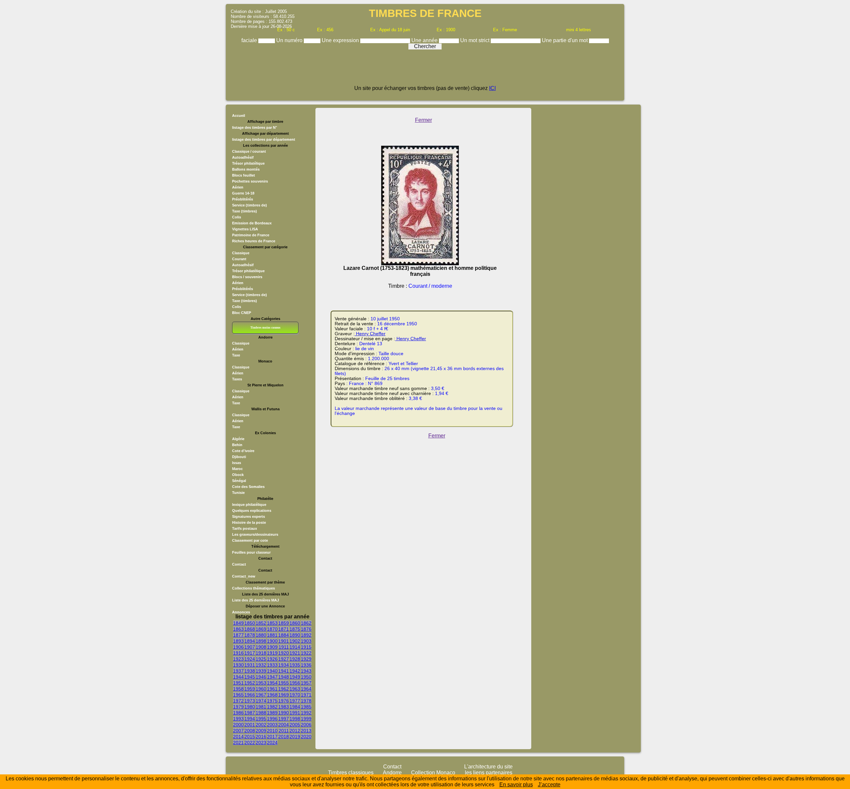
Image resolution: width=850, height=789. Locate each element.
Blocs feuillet (243, 175)
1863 (238, 629)
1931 (249, 665)
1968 (272, 694)
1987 (249, 712)
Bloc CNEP (241, 313)
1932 (261, 665)
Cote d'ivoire (243, 451)
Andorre (392, 772)
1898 (261, 641)
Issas (236, 463)
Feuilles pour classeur (251, 552)
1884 (283, 635)
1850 (249, 623)
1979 (238, 706)
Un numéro (290, 40)
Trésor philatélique (248, 163)
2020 (306, 736)
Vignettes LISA (245, 229)
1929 (306, 659)
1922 (306, 653)
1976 (283, 700)
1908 (261, 647)
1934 (283, 665)
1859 (283, 623)
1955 (283, 682)
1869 (261, 629)
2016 (261, 736)
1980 (249, 706)
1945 (249, 676)
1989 (272, 712)
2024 (272, 742)
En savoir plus (516, 784)
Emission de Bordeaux (252, 223)
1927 (283, 659)
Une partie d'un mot (565, 40)
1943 (306, 670)
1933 (272, 665)
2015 (249, 736)
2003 (272, 724)
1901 (283, 641)
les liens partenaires (488, 772)
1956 (295, 682)
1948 (283, 676)
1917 (249, 653)
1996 (272, 718)
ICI (492, 88)
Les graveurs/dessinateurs (255, 534)
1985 (306, 706)
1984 (295, 706)
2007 (238, 730)
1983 (283, 706)
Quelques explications (251, 511)
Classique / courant (249, 151)
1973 (249, 700)
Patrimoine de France (250, 235)
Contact (239, 564)
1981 (261, 706)
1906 (238, 647)
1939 (261, 670)
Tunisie (238, 493)
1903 (306, 641)
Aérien (237, 187)
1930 (238, 665)
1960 (261, 688)
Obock (238, 475)
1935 (295, 665)
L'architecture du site (488, 766)
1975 (272, 700)
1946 (261, 676)
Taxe (236, 355)
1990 (283, 712)
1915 (306, 647)
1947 (272, 676)
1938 (249, 670)
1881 (272, 635)
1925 (261, 659)
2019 (295, 736)
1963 (295, 688)
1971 (306, 694)
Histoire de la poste (249, 522)
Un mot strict (475, 40)
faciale (249, 40)
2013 (306, 730)
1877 (238, 635)
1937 (238, 670)
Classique (240, 253)
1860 (295, 623)
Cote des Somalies (248, 487)
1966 (249, 694)
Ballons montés (246, 169)
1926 (272, 659)
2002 (261, 724)
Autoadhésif (243, 157)
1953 (261, 682)
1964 (306, 688)
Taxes (237, 379)
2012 (295, 730)
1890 (295, 635)
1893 (238, 641)
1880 (261, 635)
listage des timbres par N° (254, 127)
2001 (249, 724)
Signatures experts (248, 516)
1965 (238, 694)
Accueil (238, 116)
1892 (306, 635)
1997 (283, 718)
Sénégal (239, 481)
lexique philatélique (249, 505)
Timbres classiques (351, 772)
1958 (238, 688)
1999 (306, 718)
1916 (238, 653)
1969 (283, 694)
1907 (249, 647)
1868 (249, 629)
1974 (261, 700)
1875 (295, 629)
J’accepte (549, 784)
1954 (272, 682)
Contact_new (243, 576)
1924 (249, 659)
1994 (249, 718)
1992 (306, 712)
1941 (283, 670)
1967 (261, 694)
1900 (272, 641)
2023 (261, 742)
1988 (261, 712)
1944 (238, 676)
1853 (272, 623)
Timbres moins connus (265, 327)
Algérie (238, 439)
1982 (272, 706)
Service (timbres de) (249, 205)
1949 (295, 676)
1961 (272, 688)
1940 (272, 670)
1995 (261, 718)
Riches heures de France (253, 241)
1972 (238, 700)
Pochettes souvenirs (250, 181)
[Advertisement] (425, 70)
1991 (295, 712)
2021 (238, 742)
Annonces (241, 612)
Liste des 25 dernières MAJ (255, 600)
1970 (295, 694)
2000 (238, 724)
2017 (272, 736)
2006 (306, 724)
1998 (295, 718)
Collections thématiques (253, 588)
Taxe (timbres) (244, 211)
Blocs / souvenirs (247, 277)
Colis (236, 217)
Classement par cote (250, 540)
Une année (425, 40)
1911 (284, 647)
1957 (306, 682)
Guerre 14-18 (243, 193)
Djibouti (239, 457)
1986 (238, 712)
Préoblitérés (242, 199)
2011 (284, 730)
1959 (249, 688)
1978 (306, 700)
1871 (283, 629)
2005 (295, 724)
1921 (295, 653)
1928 (295, 659)
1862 (306, 623)
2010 (272, 730)
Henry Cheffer (370, 333)
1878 (249, 635)
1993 (238, 718)
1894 (249, 641)
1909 (272, 647)
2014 (238, 736)
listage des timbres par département (263, 139)
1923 (238, 659)
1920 (283, 653)
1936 (306, 665)
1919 (272, 653)
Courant (239, 259)
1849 (238, 623)
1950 (306, 676)
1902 (295, 641)
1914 (295, 647)
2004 (283, 724)
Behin (237, 445)
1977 (295, 700)
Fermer (423, 120)
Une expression (341, 40)
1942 (295, 670)
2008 (249, 730)
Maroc (237, 469)
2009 (261, 730)
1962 (283, 688)
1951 (238, 682)
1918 (261, 653)
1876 (306, 629)
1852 (261, 623)
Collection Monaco (433, 772)
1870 (272, 629)
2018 (283, 736)
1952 (249, 682)
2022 (249, 742)
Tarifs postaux (244, 528)
